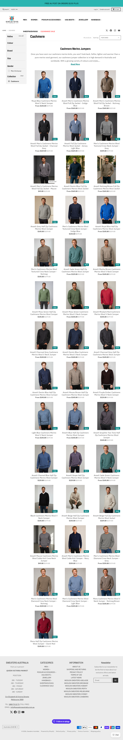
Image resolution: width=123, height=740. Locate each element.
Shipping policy (96, 731)
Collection (11, 76)
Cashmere (15, 81)
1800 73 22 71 (14, 704)
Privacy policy (71, 731)
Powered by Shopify (47, 731)
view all (21, 36)
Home (4, 30)
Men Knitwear (16, 71)
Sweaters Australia (33, 731)
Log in (96, 9)
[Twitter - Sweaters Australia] (106, 30)
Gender (10, 66)
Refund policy (60, 731)
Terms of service (83, 731)
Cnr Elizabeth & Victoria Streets (17, 697)
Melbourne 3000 (17, 699)
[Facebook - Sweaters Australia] (110, 30)
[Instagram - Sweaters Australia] (115, 30)
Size (9, 58)
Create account (105, 9)
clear (21, 76)
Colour (10, 42)
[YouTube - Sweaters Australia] (119, 30)
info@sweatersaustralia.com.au (22, 707)
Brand (9, 50)
